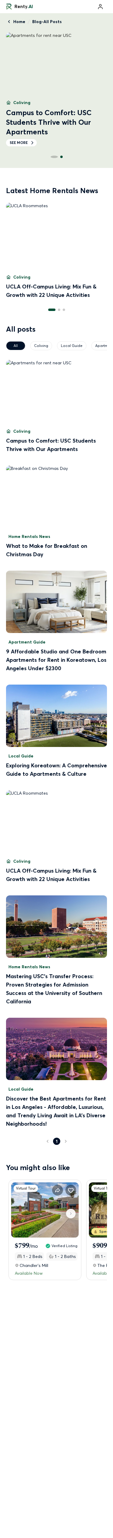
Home (19, 21)
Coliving (41, 345)
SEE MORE (19, 133)
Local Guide (72, 345)
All (16, 345)
